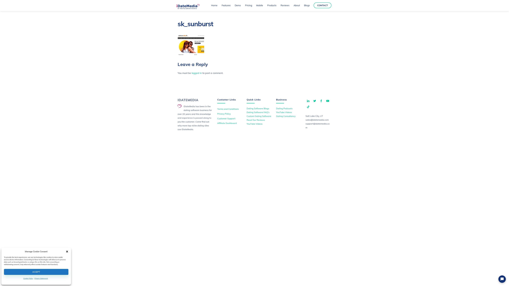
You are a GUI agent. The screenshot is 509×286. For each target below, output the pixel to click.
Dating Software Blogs (258, 108)
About (297, 5)
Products (271, 5)
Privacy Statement (41, 278)
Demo (238, 5)
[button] (67, 251)
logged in (197, 73)
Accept (36, 272)
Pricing (248, 5)
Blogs (307, 5)
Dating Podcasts (284, 108)
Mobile (259, 5)
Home (214, 5)
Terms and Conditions (228, 109)
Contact (322, 5)
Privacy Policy (224, 113)
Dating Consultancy (285, 116)
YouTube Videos (254, 123)
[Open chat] (502, 279)
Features (226, 5)
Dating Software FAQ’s (258, 112)
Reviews (285, 5)
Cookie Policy (28, 278)
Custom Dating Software (259, 116)
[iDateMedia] (188, 8)
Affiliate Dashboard (227, 123)
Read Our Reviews (256, 120)
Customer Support (226, 118)
